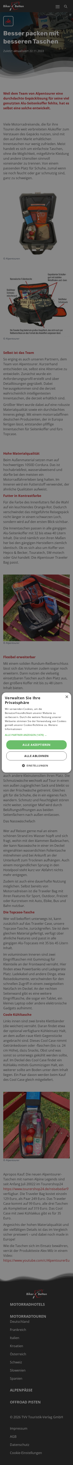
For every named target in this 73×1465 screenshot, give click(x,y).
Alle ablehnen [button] (36, 756)
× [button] (66, 696)
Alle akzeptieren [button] (36, 745)
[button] (36, 735)
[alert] (36, 732)
